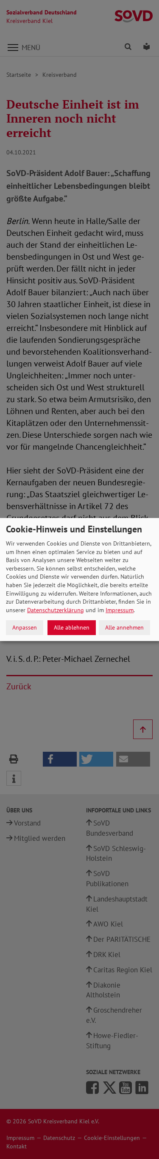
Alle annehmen (124, 627)
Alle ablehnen (71, 627)
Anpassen (24, 627)
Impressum (120, 610)
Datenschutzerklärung (55, 610)
